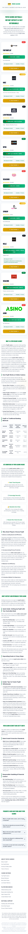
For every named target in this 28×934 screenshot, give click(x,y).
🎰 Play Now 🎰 (14, 68)
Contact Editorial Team (6, 896)
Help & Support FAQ (5, 894)
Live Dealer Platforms (5, 882)
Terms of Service (5, 868)
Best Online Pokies (5, 880)
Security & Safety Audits (6, 866)
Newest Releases (5, 878)
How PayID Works (5, 864)
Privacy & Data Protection (6, 908)
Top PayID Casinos (5, 875)
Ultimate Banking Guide (6, 889)
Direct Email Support (5, 905)
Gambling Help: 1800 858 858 (7, 903)
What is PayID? (4, 861)
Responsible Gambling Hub (7, 892)
